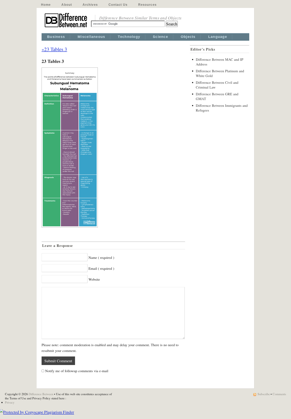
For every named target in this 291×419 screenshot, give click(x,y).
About (66, 4)
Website (94, 279)
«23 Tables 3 (54, 49)
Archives (90, 4)
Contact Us (117, 4)
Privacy (9, 402)
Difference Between (41, 394)
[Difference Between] (66, 27)
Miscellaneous (91, 37)
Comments (279, 394)
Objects (188, 37)
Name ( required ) (101, 257)
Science (160, 37)
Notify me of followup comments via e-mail (76, 370)
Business (56, 37)
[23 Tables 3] (113, 147)
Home (46, 4)
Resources (147, 4)
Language (217, 37)
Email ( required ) (101, 268)
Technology (129, 37)
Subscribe (264, 394)
